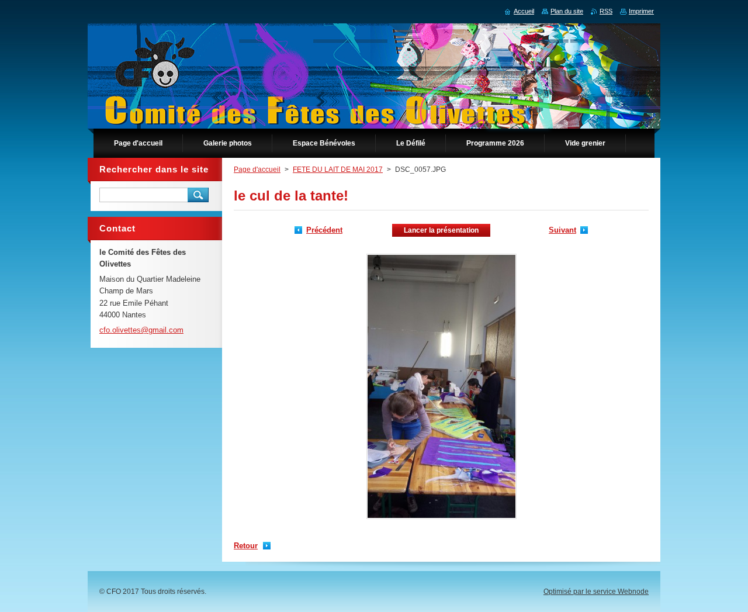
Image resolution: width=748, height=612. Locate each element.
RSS (606, 11)
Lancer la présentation (441, 230)
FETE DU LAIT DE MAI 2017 (338, 169)
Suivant (562, 230)
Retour (246, 545)
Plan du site (566, 11)
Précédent (324, 230)
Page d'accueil (257, 169)
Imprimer (641, 11)
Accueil (524, 11)
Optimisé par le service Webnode (596, 591)
